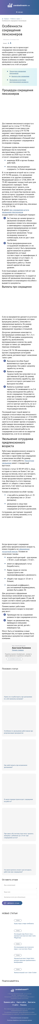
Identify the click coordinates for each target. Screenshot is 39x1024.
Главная (6, 19)
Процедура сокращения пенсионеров (18, 72)
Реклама (23, 1005)
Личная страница (18, 650)
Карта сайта (21, 1002)
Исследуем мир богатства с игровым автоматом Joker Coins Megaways (25, 936)
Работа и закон (15, 19)
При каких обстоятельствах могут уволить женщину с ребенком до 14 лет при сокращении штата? (18, 836)
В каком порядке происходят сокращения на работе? (18, 800)
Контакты (31, 1002)
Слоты (18, 920)
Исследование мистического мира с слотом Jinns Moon (24, 948)
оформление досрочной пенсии (16, 550)
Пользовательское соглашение (19, 1018)
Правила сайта (9, 1002)
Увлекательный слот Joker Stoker (25, 972)
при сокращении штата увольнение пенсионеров (15, 211)
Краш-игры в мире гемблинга (24, 923)
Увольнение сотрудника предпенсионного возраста (19, 81)
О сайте (15, 1005)
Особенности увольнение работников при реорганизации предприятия (18, 732)
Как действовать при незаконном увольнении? (15, 766)
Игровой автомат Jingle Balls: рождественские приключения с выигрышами (25, 960)
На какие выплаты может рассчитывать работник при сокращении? (17, 871)
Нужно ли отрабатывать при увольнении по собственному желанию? (18, 698)
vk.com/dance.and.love (14, 659)
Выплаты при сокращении (20, 76)
